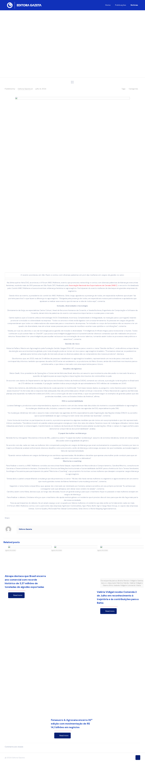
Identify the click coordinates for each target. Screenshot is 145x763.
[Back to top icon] (137, 757)
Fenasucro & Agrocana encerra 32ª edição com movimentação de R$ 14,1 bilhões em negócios (71, 723)
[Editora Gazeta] (24, 5)
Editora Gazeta (24, 89)
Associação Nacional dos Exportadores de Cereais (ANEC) (93, 285)
